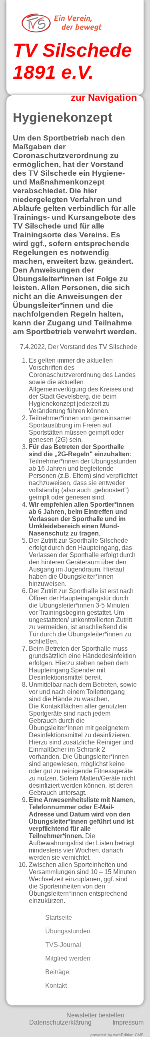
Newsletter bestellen (95, 1015)
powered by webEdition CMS (117, 1035)
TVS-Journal (62, 944)
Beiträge (56, 972)
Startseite (58, 917)
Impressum (128, 1022)
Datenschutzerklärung (60, 1022)
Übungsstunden (67, 931)
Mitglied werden (67, 958)
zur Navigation (104, 97)
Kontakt (55, 985)
